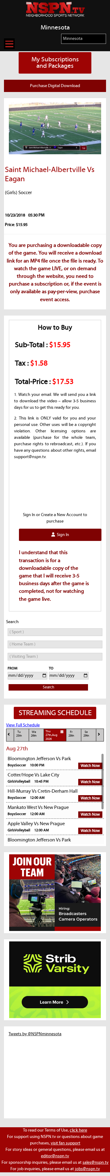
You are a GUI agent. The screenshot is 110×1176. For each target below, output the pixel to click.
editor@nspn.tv (55, 1156)
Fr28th (71, 733)
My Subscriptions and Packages (55, 63)
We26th (34, 733)
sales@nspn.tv (95, 1162)
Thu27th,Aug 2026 (51, 735)
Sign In (62, 534)
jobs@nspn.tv (87, 1168)
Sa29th (86, 733)
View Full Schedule (23, 725)
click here (78, 1130)
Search (48, 687)
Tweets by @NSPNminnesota (35, 1034)
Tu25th (19, 733)
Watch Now (90, 766)
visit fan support (65, 1143)
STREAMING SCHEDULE (55, 713)
